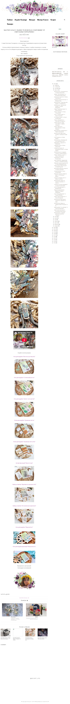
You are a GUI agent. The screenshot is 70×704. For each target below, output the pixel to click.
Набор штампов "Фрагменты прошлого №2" (24, 484)
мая (55, 219)
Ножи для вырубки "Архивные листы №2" (24, 441)
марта (56, 222)
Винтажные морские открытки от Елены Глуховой (61, 169)
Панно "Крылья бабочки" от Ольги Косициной (60, 197)
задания (61, 75)
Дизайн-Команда (21, 20)
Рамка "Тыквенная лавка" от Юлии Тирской (60, 109)
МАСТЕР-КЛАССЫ (23, 37)
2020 (55, 230)
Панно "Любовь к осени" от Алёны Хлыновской (60, 155)
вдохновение (57, 73)
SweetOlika (45, 701)
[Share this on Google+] (25, 600)
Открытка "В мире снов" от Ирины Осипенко (60, 178)
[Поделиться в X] (23, 600)
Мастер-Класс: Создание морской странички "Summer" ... (59, 214)
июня (56, 218)
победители (55, 76)
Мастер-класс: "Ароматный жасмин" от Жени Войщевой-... (60, 106)
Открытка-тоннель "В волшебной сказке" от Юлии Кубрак (61, 149)
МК (28, 597)
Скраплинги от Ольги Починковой (58, 158)
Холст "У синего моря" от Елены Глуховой (59, 115)
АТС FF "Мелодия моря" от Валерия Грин (59, 188)
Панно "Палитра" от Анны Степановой (60, 112)
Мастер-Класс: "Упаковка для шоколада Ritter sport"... (60, 140)
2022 (55, 227)
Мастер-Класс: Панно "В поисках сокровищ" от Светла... (59, 182)
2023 (55, 83)
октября (56, 86)
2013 (55, 241)
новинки (66, 74)
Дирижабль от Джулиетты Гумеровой (60, 143)
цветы (60, 76)
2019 (55, 232)
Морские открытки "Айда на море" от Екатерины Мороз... (60, 175)
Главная (10, 20)
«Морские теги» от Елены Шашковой (59, 146)
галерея (66, 73)
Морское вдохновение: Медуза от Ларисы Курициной (59, 191)
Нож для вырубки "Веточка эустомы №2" (24, 356)
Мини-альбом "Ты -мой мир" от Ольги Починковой (61, 208)
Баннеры (10, 24)
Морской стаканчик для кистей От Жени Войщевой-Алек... (61, 163)
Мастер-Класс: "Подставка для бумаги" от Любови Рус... (60, 103)
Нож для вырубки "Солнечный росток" (24, 377)
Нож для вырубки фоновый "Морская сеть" (24, 546)
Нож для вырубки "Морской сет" (24, 527)
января (56, 225)
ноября (56, 85)
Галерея (53, 20)
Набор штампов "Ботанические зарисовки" (24, 506)
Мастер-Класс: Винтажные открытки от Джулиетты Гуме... (60, 200)
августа (56, 90)
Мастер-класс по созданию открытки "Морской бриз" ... (61, 152)
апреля (56, 221)
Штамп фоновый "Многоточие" (24, 463)
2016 (55, 236)
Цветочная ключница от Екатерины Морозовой (59, 210)
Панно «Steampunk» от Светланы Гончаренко (59, 120)
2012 (55, 242)
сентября (57, 88)
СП (67, 71)
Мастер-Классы (42, 20)
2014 (55, 239)
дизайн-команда (55, 74)
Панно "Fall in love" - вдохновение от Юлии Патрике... (59, 128)
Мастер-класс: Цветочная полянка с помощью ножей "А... (60, 134)
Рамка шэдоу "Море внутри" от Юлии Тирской (60, 166)
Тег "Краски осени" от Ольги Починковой (60, 118)
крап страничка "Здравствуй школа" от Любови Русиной (60, 161)
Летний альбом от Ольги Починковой (59, 172)
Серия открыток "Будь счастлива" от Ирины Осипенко (59, 124)
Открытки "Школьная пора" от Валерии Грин (61, 100)
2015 (55, 238)
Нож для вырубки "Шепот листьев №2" (24, 399)
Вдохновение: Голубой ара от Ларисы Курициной (60, 131)
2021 (55, 229)
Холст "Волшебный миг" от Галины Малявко (60, 194)
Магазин (32, 20)
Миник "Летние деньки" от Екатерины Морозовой (60, 95)
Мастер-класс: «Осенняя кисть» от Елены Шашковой (61, 92)
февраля (57, 224)
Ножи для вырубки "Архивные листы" (24, 420)
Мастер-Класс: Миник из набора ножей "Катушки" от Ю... (61, 204)
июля (56, 216)
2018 (55, 233)
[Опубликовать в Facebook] (21, 600)
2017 (55, 235)
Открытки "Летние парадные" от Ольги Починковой (61, 185)
